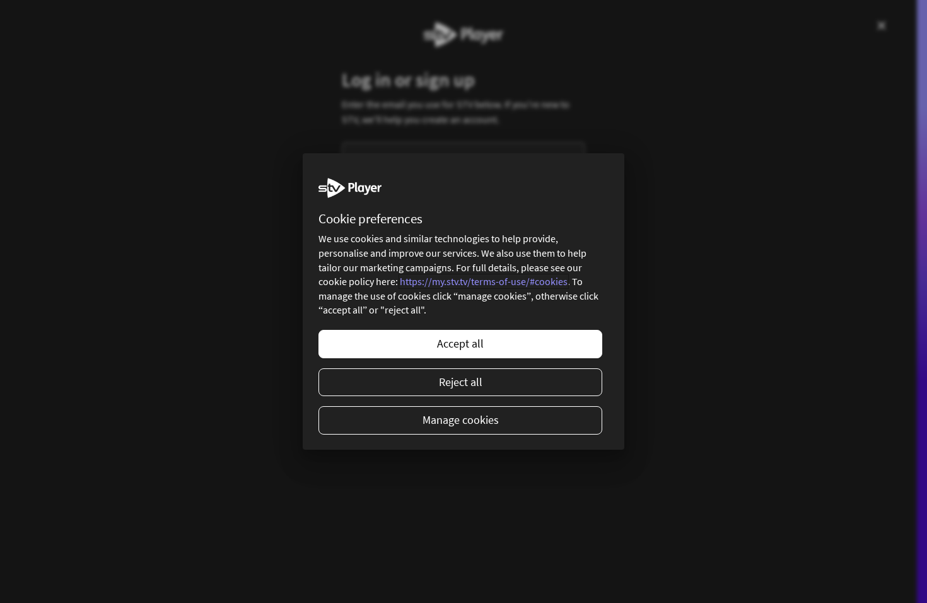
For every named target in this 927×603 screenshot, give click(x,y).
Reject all (460, 382)
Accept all (460, 343)
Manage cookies (461, 420)
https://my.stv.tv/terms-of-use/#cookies (484, 281)
